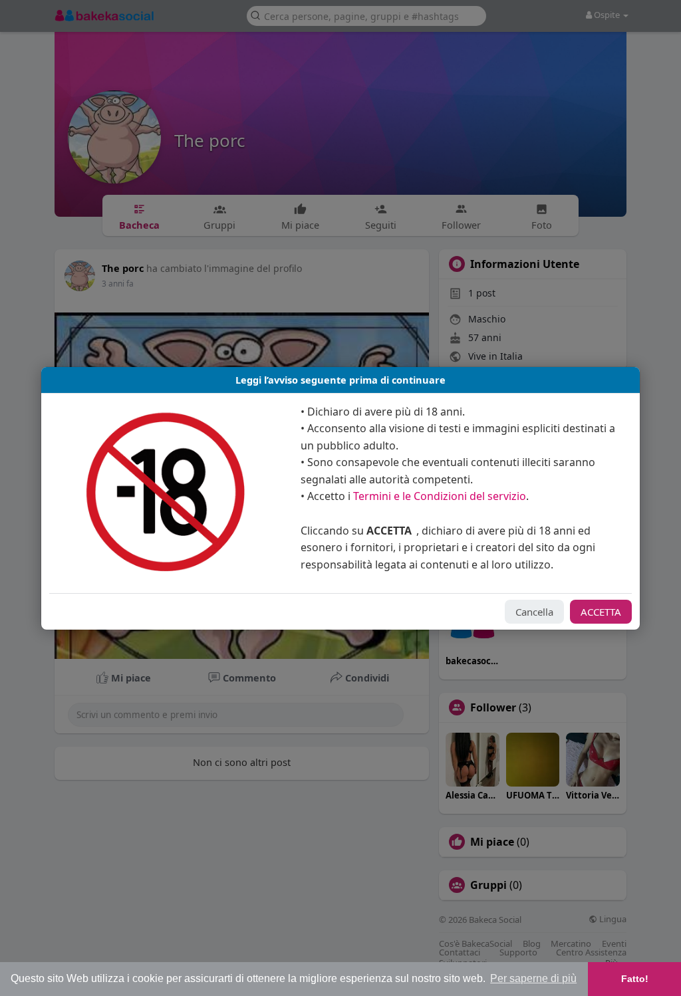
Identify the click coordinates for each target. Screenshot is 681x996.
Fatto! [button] (634, 978)
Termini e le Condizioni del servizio (439, 496)
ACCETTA (601, 611)
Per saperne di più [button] (533, 978)
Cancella (534, 611)
